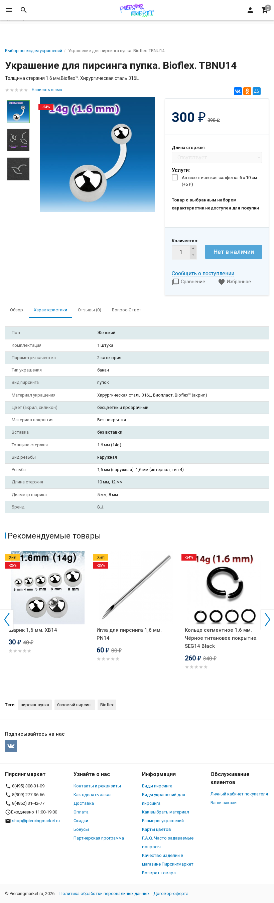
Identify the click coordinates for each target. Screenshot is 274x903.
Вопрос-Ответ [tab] (126, 309)
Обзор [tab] (16, 309)
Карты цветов (156, 829)
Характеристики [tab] (50, 309)
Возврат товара (159, 872)
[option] (97, 154)
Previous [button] (6, 620)
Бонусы (81, 829)
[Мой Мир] (257, 91)
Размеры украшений (163, 820)
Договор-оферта (170, 893)
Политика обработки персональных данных (104, 893)
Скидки (81, 820)
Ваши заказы (224, 802)
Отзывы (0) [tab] (89, 309)
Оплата (81, 811)
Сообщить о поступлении (203, 273)
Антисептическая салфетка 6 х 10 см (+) (219, 181)
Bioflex (107, 704)
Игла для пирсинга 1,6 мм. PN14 (129, 634)
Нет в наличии (234, 251)
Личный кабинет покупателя (239, 793)
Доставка (84, 803)
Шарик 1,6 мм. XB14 (32, 630)
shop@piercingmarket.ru (36, 820)
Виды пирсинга (157, 785)
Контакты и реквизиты (97, 785)
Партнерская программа (99, 838)
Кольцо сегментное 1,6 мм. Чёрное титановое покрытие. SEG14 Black (221, 638)
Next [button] (267, 620)
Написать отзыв (47, 90)
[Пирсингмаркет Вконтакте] (11, 746)
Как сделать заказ (93, 794)
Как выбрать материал (165, 811)
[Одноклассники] (247, 91)
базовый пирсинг (74, 704)
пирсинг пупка (35, 704)
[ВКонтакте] (238, 91)
